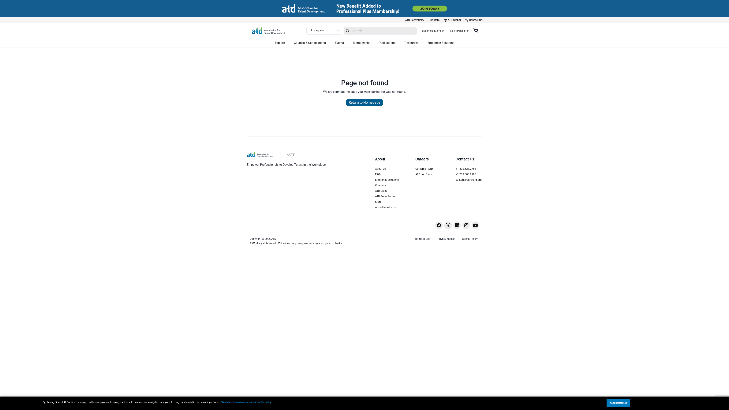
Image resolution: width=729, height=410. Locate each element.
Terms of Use (422, 238)
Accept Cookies (618, 402)
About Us (380, 168)
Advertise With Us (385, 207)
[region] (364, 403)
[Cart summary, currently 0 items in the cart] (477, 31)
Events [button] (339, 43)
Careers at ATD (424, 168)
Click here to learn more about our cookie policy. (246, 402)
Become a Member (433, 30)
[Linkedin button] (457, 225)
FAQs (378, 174)
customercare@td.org (469, 179)
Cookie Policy (470, 238)
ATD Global (381, 190)
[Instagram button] (466, 225)
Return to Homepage (364, 102)
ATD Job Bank (423, 174)
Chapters (380, 185)
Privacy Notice (446, 238)
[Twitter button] (448, 225)
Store (378, 201)
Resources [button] (411, 43)
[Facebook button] (439, 225)
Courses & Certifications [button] (310, 43)
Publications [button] (387, 43)
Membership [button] (361, 43)
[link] (414, 20)
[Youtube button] (475, 225)
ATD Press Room (385, 196)
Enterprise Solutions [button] (441, 43)
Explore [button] (280, 43)
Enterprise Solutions (387, 179)
